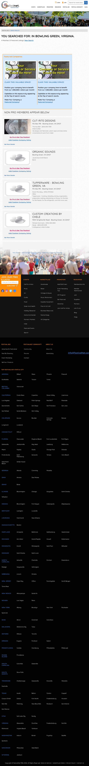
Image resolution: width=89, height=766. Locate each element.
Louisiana (6, 518)
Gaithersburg (51, 532)
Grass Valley (51, 395)
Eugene (19, 641)
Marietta (49, 470)
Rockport (50, 704)
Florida (5, 439)
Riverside (64, 400)
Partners (77, 304)
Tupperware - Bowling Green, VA (48, 184)
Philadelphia (50, 648)
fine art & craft (45, 306)
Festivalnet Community (33, 344)
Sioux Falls (20, 672)
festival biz (66, 7)
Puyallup (49, 735)
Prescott (64, 374)
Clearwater (20, 439)
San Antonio (65, 704)
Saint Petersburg (20, 455)
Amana (19, 477)
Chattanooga (21, 681)
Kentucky (6, 511)
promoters (50, 7)
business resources (47, 310)
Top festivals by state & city (12, 369)
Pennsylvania (7, 648)
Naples (19, 449)
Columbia (20, 663)
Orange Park (51, 449)
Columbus (50, 620)
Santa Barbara (21, 411)
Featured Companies (13, 56)
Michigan (5, 539)
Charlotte (35, 560)
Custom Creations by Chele (47, 215)
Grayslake (50, 491)
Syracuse (5, 613)
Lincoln (19, 574)
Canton (49, 693)
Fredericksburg (51, 698)
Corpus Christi (6, 698)
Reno (33, 600)
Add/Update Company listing (20, 140)
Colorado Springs (50, 419)
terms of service (46, 763)
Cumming (35, 470)
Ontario (5, 634)
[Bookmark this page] (14, 290)
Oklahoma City (21, 627)
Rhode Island (4, 656)
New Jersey (6, 581)
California (6, 395)
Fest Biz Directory (7, 353)
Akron (19, 620)
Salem (49, 641)
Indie (25, 324)
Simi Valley (35, 411)
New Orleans (36, 518)
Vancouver (20, 386)
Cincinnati (35, 620)
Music (26, 288)
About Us (49, 344)
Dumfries (35, 723)
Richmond (5, 728)
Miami (4, 449)
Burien (34, 735)
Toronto (34, 634)
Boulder (34, 418)
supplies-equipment (47, 302)
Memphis (64, 681)
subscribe (11, 285)
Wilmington (35, 567)
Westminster (66, 532)
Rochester (65, 607)
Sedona (19, 379)
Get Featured (61, 299)
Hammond (20, 518)
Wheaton (5, 497)
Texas (4, 693)
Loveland (20, 425)
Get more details (9, 144)
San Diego (35, 406)
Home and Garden (30, 315)
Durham (49, 560)
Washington (7, 735)
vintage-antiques (46, 293)
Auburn (19, 735)
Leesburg (50, 444)
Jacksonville (21, 444)
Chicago (34, 491)
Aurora (19, 418)
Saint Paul (50, 546)
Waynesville (20, 567)
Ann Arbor (20, 539)
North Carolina (5, 561)
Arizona (5, 374)
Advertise (60, 304)
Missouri (5, 553)
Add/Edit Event (62, 284)
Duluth (19, 546)
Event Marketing (7, 358)
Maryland (6, 532)
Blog (86, 7)
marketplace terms (59, 763)
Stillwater (64, 546)
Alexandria (20, 723)
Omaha (34, 574)
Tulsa (33, 627)
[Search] (86, 2)
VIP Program (61, 295)
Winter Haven (21, 462)
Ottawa (19, 634)
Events (26, 279)
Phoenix (49, 374)
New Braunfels (36, 704)
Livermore (65, 395)
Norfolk (64, 723)
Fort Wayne (35, 504)
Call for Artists (28, 284)
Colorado (6, 418)
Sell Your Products (7, 362)
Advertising (49, 353)
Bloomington (21, 491)
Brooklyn (34, 607)
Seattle (64, 735)
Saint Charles (66, 491)
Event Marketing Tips (62, 289)
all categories (45, 319)
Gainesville (5, 444)
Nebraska (6, 574)
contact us (80, 763)
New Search (29, 40)
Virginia (5, 723)
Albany (19, 607)
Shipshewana (66, 504)
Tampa (49, 455)
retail (42, 288)
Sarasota (35, 455)
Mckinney (20, 704)
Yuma (48, 379)
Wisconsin (6, 748)
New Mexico (6, 593)
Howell (49, 539)
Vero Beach (65, 455)
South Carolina (5, 664)
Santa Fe (34, 593)
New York (6, 607)
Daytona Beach (37, 439)
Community (27, 349)
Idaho (4, 484)
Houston (64, 698)
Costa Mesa (20, 395)
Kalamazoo (65, 539)
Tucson (34, 379)
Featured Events (29, 328)
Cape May (20, 581)
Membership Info (79, 284)
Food (25, 302)
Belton (34, 693)
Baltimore (35, 532)
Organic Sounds (43, 151)
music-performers (46, 297)
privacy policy (70, 763)
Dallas (19, 698)
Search (26, 332)
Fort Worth (35, 698)
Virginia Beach (21, 728)
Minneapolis (35, 546)
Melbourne (65, 444)
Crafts (26, 297)
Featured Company (12, 102)
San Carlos (20, 406)
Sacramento (6, 406)
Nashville (5, 686)
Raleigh (4, 567)
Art (25, 293)
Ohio (4, 620)
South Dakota (5, 673)
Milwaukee (20, 748)
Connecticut (7, 432)
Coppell (64, 693)
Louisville (34, 511)
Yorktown (35, 728)
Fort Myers (65, 439)
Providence (20, 655)
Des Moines (35, 477)
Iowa (4, 477)
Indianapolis (50, 504)
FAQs (75, 317)
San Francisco (51, 406)
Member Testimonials (78, 289)
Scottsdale (5, 379)
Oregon (5, 641)
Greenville (35, 663)
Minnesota (6, 546)
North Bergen (66, 581)
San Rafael (5, 411)
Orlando (64, 449)
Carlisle (19, 648)
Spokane (4, 741)
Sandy (34, 716)
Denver (64, 418)
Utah (4, 716)
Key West (35, 444)
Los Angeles (6, 400)
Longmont (5, 425)
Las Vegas (20, 600)
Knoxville (49, 681)
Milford (19, 432)
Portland (34, 641)
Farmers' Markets (29, 319)
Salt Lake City (21, 716)
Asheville (19, 560)
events (33, 7)
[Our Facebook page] (2, 290)
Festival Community (77, 7)
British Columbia (5, 387)
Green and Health (29, 306)
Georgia (5, 470)
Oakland (19, 400)
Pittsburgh (65, 648)
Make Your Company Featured (52, 252)
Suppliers (77, 299)
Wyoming (5, 755)
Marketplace (41, 7)
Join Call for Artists (63, 308)
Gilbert (19, 374)
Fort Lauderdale (52, 439)
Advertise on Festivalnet (9, 349)
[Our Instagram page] (6, 290)
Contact (26, 358)
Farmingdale (51, 581)
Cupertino (35, 395)
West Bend (35, 748)
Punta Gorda (6, 455)
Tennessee (6, 681)
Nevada (5, 600)
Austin (19, 693)
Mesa (33, 374)
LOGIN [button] (58, 2)
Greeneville (35, 681)
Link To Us (77, 308)
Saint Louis (35, 553)
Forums (26, 353)
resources (58, 7)
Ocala (33, 449)
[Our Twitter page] (10, 290)
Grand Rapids (36, 539)
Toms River (5, 586)
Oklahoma (6, 627)
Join (75, 295)
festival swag (45, 315)
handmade (44, 284)
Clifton (34, 581)
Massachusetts (7, 525)
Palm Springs (36, 400)
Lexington (20, 511)
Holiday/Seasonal (29, 310)
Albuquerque (21, 593)
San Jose (64, 406)
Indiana (5, 504)
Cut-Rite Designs (44, 120)
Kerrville (4, 704)
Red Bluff (49, 400)
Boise (18, 484)
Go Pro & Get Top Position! (20, 137)
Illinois (5, 491)
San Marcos (5, 709)
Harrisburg (35, 648)
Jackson (19, 755)
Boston (19, 525)
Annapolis (20, 532)
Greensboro (65, 560)
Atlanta (19, 470)
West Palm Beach (5, 462)
